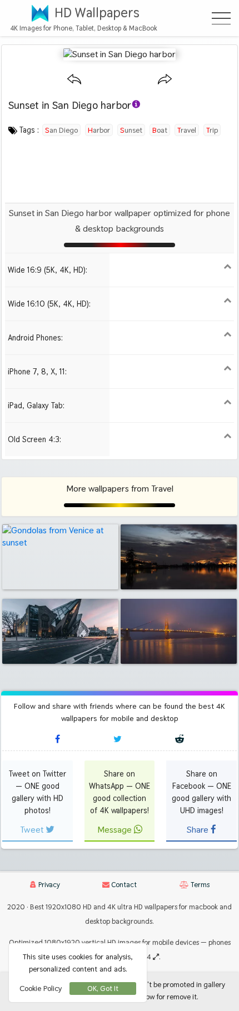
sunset (131, 130)
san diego (61, 130)
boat (159, 130)
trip (212, 130)
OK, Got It (102, 988)
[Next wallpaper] (165, 79)
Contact (123, 884)
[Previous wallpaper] (74, 79)
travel (186, 130)
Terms (199, 884)
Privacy (48, 884)
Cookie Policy (40, 988)
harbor (99, 130)
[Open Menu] (221, 18)
